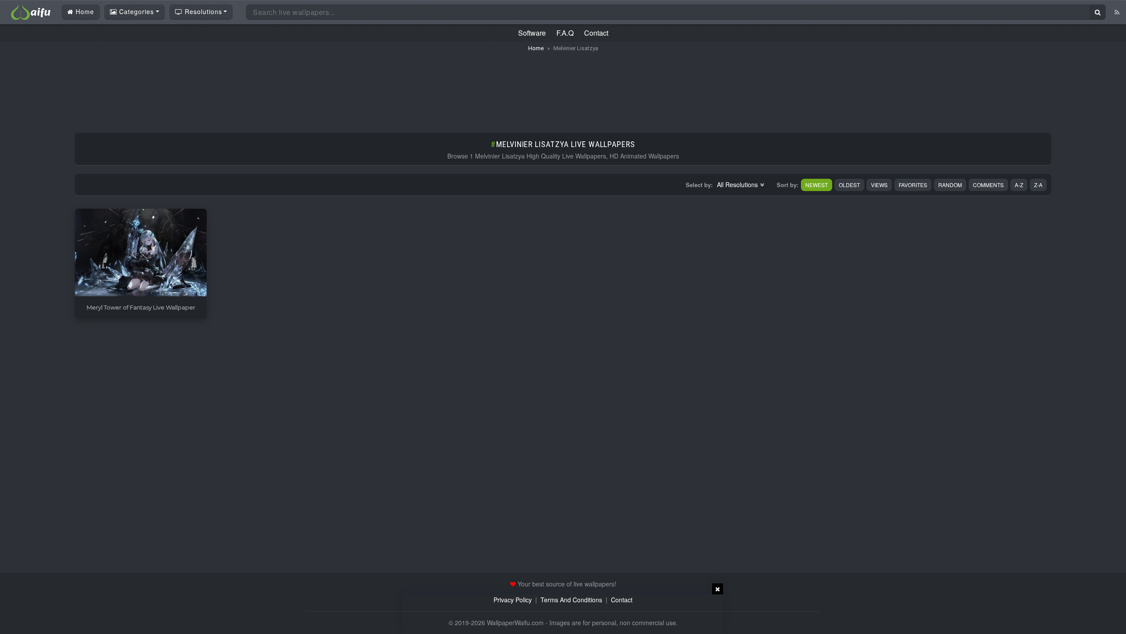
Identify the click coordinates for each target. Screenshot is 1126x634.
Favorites (913, 184)
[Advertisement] (563, 88)
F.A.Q (565, 33)
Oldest (849, 184)
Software (532, 33)
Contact (596, 33)
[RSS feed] (1117, 11)
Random (950, 184)
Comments (988, 184)
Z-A (1038, 184)
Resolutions (202, 11)
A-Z (1019, 184)
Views (879, 184)
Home (83, 11)
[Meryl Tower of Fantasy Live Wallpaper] (141, 253)
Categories (135, 11)
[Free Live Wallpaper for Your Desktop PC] (31, 11)
